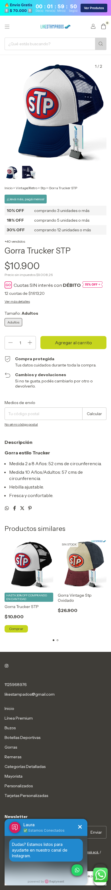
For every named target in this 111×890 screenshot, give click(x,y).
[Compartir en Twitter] (22, 508)
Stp (43, 188)
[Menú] (7, 26)
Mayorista (13, 776)
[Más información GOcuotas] (92, 285)
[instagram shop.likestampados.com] (7, 665)
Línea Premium (19, 718)
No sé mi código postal (21, 424)
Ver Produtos (94, 8)
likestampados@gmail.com (30, 694)
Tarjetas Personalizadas (26, 795)
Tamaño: (21, 313)
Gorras (11, 747)
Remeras (13, 756)
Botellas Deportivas (22, 737)
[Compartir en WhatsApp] (7, 508)
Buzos (10, 727)
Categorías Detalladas (25, 766)
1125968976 (16, 684)
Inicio (9, 188)
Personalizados (19, 785)
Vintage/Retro (26, 188)
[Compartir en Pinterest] (30, 508)
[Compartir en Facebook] (15, 508)
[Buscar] (100, 44)
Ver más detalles (17, 301)
